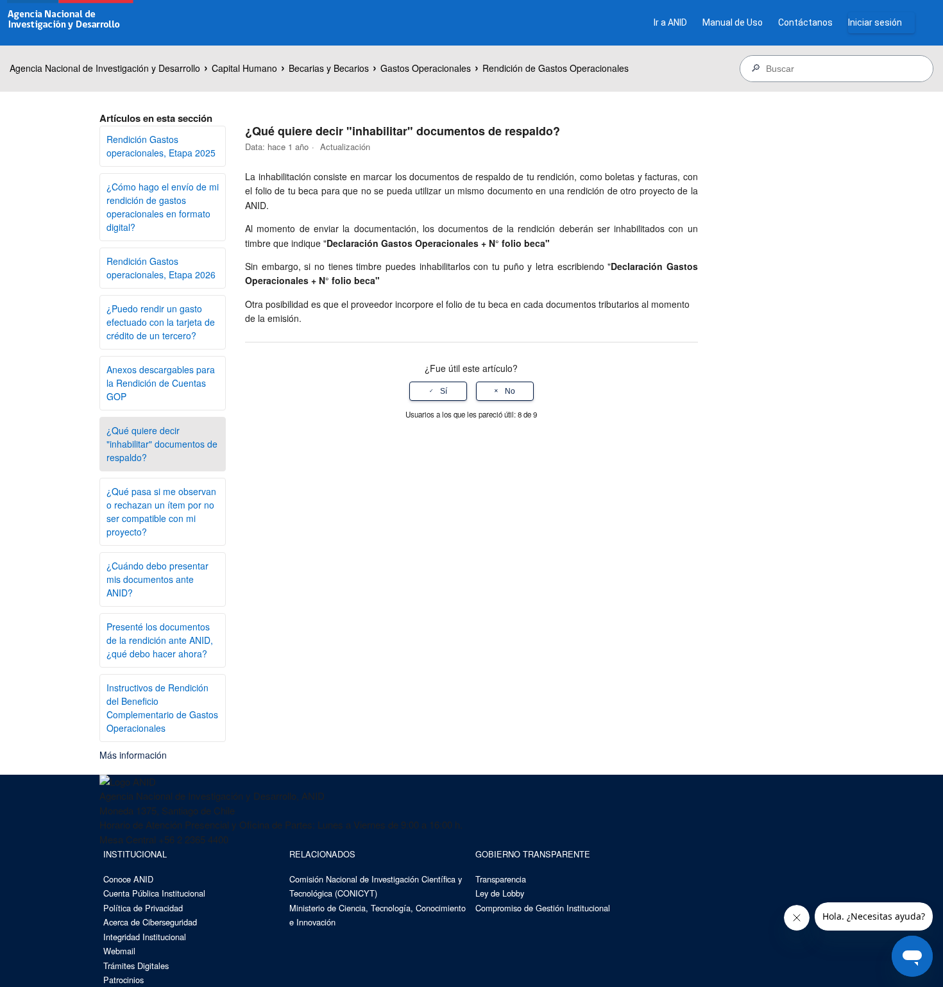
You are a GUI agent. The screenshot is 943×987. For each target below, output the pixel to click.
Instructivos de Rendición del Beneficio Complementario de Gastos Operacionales (162, 707)
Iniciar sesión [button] (875, 22)
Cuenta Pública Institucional (154, 893)
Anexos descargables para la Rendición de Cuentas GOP (160, 383)
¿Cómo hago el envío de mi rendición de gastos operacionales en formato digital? (162, 206)
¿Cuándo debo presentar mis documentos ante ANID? (157, 579)
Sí (443, 391)
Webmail (119, 951)
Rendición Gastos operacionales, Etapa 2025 (161, 146)
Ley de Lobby (499, 893)
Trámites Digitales (136, 965)
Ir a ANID (670, 22)
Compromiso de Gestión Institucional (542, 908)
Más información (133, 754)
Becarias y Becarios (329, 68)
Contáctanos (805, 22)
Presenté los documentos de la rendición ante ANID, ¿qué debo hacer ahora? (159, 640)
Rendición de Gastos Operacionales (555, 68)
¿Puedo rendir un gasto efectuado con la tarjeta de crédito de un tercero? (160, 322)
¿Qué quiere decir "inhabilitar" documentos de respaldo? (161, 444)
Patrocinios (123, 980)
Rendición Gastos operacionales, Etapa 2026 (161, 268)
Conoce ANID (128, 879)
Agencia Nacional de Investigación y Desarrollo (105, 68)
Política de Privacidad (143, 908)
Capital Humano (244, 68)
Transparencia (500, 879)
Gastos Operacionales (425, 68)
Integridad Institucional (144, 937)
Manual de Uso (732, 22)
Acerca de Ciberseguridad (150, 922)
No (510, 391)
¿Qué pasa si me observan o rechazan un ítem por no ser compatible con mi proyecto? (161, 511)
